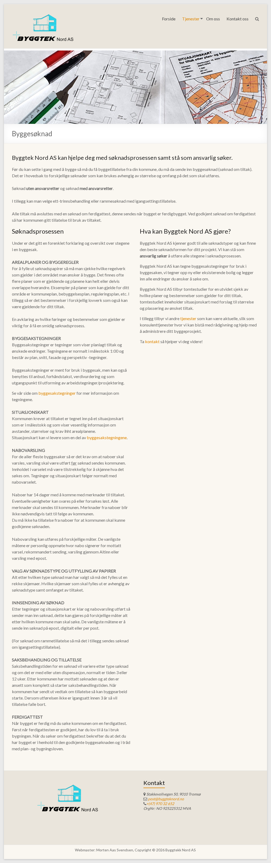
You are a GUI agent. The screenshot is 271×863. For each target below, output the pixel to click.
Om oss (213, 18)
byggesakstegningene (107, 437)
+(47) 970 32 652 (160, 803)
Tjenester (191, 18)
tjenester (188, 318)
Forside (168, 18)
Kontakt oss (238, 18)
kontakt (152, 341)
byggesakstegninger (57, 393)
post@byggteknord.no (166, 799)
